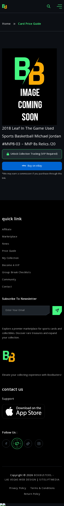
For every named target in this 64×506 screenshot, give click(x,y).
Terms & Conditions (42, 488)
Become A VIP (10, 265)
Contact (7, 287)
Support (8, 399)
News (5, 244)
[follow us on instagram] (39, 443)
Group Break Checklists (16, 273)
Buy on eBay (34, 166)
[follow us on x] (17, 443)
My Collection (10, 258)
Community (9, 280)
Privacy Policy (17, 488)
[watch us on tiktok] (28, 443)
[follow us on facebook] (6, 443)
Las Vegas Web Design (20, 480)
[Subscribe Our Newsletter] (57, 310)
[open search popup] (49, 6)
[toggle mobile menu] (59, 6)
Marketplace (9, 237)
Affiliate (6, 230)
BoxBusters (42, 475)
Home (6, 24)
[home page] (4, 6)
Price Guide (9, 251)
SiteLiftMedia (49, 480)
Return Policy (32, 494)
